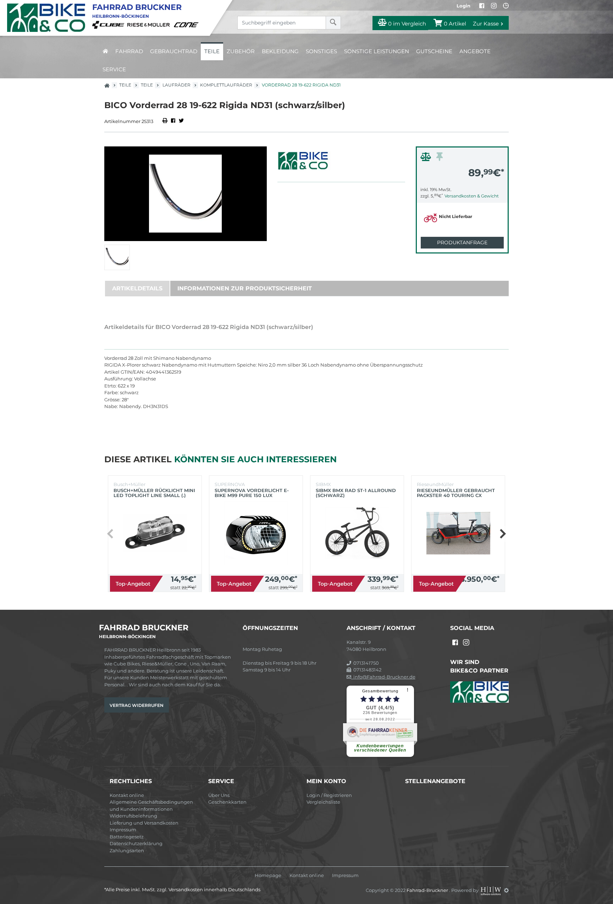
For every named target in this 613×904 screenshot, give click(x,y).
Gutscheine (434, 51)
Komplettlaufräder (226, 85)
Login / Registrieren (329, 795)
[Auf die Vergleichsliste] (426, 158)
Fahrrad (129, 51)
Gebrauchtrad (173, 51)
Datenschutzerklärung (136, 843)
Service (114, 69)
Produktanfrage (462, 242)
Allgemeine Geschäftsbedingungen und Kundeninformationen (151, 805)
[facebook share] (173, 121)
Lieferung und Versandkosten (144, 823)
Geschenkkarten (227, 802)
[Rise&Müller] (149, 24)
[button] (502, 534)
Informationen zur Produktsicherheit (244, 288)
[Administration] (506, 890)
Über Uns (219, 795)
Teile (212, 51)
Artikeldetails (137, 288)
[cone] (187, 24)
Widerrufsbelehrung (133, 816)
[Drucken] (165, 121)
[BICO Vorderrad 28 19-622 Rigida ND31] (185, 193)
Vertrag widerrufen (137, 705)
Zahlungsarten (127, 850)
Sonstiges (321, 51)
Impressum (123, 829)
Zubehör (241, 51)
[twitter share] (181, 121)
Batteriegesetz (127, 836)
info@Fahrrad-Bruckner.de (383, 677)
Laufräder (176, 85)
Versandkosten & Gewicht (471, 196)
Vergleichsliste (323, 802)
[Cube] (109, 24)
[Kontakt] (506, 5)
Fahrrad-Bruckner (428, 890)
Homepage (268, 875)
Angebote (475, 51)
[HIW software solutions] (491, 890)
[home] (105, 51)
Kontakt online (127, 795)
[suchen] (333, 22)
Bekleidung (280, 51)
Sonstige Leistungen (376, 51)
